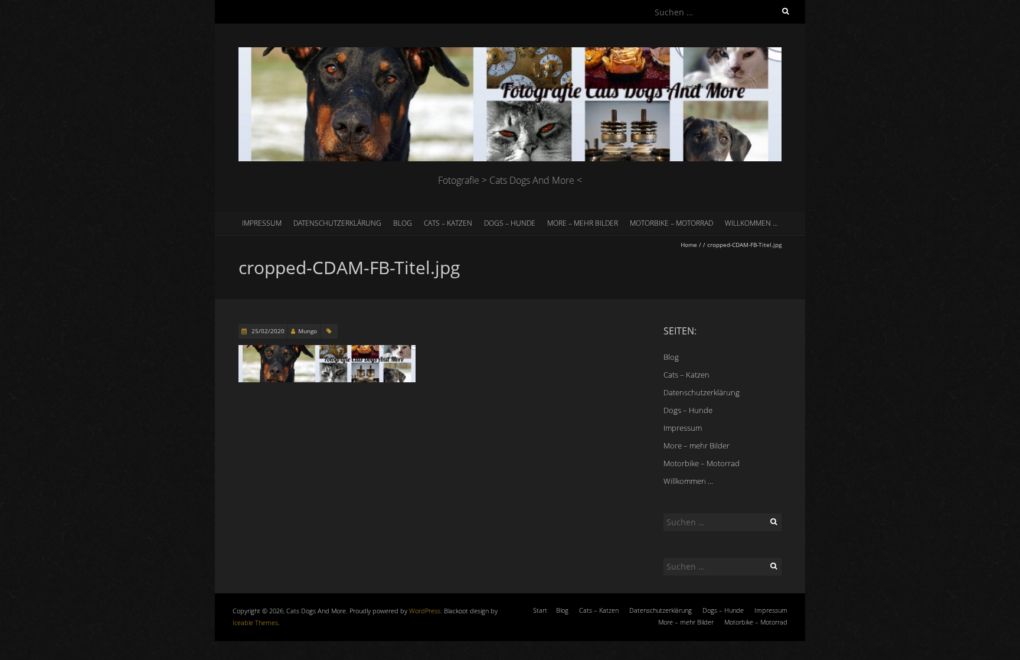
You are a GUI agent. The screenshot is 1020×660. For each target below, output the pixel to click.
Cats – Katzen (448, 223)
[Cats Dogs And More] (510, 52)
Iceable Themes (255, 622)
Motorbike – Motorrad (671, 223)
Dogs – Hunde (509, 223)
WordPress (424, 610)
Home (689, 244)
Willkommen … (751, 223)
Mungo (307, 331)
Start (540, 610)
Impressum (262, 223)
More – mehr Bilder (582, 223)
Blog (402, 223)
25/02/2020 (267, 331)
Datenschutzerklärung (337, 223)
